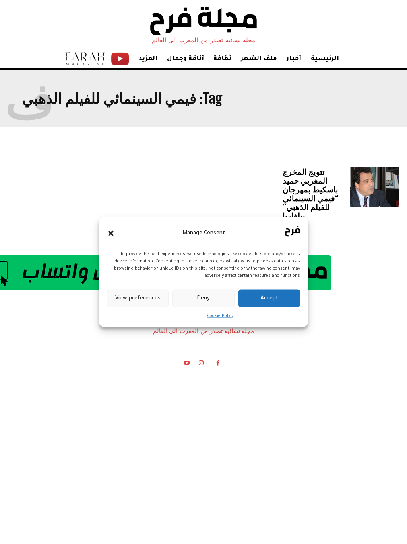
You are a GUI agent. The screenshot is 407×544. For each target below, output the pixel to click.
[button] (111, 233)
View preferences (138, 298)
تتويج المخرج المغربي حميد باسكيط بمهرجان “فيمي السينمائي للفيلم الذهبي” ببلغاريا (311, 193)
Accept (269, 298)
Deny (203, 298)
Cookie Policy (220, 316)
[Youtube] (186, 364)
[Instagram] (201, 364)
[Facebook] (218, 364)
